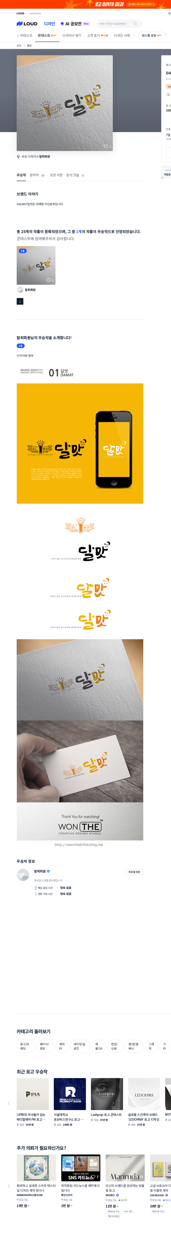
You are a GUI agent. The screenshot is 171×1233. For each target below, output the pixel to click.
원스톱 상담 (152, 35)
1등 (23, 251)
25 (42, 175)
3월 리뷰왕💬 (113, 1216)
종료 (19, 45)
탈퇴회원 (44, 156)
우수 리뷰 (128, 1211)
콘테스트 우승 (113, 1211)
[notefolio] (35, 13)
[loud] (20, 13)
